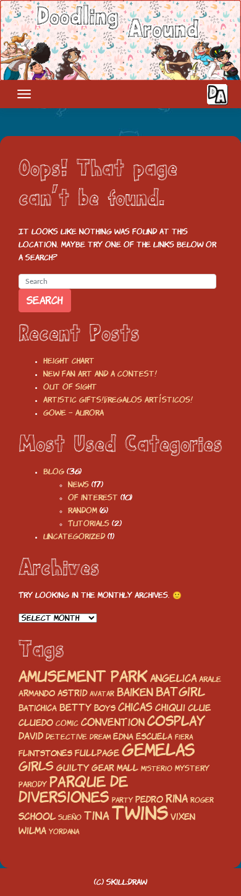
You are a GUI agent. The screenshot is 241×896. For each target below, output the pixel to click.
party (122, 800)
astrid (72, 693)
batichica (38, 708)
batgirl (180, 692)
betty (75, 708)
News (78, 484)
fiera (184, 737)
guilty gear (85, 768)
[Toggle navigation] (24, 94)
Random (82, 510)
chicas (135, 707)
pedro (149, 799)
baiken (135, 692)
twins (140, 813)
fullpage (97, 753)
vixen (183, 817)
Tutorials (88, 523)
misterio (156, 769)
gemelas (158, 750)
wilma (32, 831)
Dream (100, 737)
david (31, 736)
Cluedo (36, 723)
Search (45, 300)
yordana (64, 832)
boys (105, 708)
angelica (173, 678)
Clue (199, 708)
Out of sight (70, 386)
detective (66, 736)
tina (96, 816)
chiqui (170, 708)
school (37, 817)
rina (177, 798)
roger (202, 800)
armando (37, 693)
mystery (192, 768)
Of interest (93, 497)
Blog (53, 471)
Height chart (69, 360)
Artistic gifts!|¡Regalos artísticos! (118, 399)
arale (210, 679)
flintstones (45, 753)
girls (36, 766)
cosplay (176, 721)
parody (33, 784)
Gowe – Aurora (73, 412)
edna (123, 736)
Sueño (70, 817)
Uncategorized (74, 536)
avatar (102, 694)
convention (113, 722)
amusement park (83, 676)
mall (127, 768)
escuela (154, 736)
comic (67, 723)
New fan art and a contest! (100, 373)
